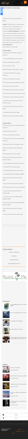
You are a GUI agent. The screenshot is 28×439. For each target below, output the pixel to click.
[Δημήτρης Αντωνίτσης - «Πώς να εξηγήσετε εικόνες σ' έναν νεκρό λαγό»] (6, 403)
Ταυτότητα (19, 429)
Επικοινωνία (18, 431)
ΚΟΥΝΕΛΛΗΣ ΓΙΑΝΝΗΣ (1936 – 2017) (14, 263)
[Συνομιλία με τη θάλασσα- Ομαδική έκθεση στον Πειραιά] (6, 394)
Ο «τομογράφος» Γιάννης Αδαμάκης (16, 320)
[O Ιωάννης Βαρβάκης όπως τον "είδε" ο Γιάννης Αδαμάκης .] (6, 306)
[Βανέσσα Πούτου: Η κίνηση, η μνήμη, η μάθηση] (6, 377)
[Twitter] (1, 11)
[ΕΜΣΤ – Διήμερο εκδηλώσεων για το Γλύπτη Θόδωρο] (6, 314)
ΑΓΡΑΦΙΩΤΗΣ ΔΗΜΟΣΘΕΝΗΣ (14, 252)
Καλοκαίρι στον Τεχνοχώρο (15, 367)
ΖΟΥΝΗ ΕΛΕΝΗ (14, 256)
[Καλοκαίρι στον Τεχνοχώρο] (6, 369)
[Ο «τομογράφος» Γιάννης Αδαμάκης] (6, 322)
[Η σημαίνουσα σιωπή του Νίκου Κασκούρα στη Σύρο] (6, 385)
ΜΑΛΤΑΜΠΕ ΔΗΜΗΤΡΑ (14, 259)
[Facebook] (1, 8)
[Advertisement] (15, 13)
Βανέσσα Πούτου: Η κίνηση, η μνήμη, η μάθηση (18, 375)
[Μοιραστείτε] (1, 14)
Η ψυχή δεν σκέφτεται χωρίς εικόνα (16, 329)
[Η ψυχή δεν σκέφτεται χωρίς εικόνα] (6, 331)
